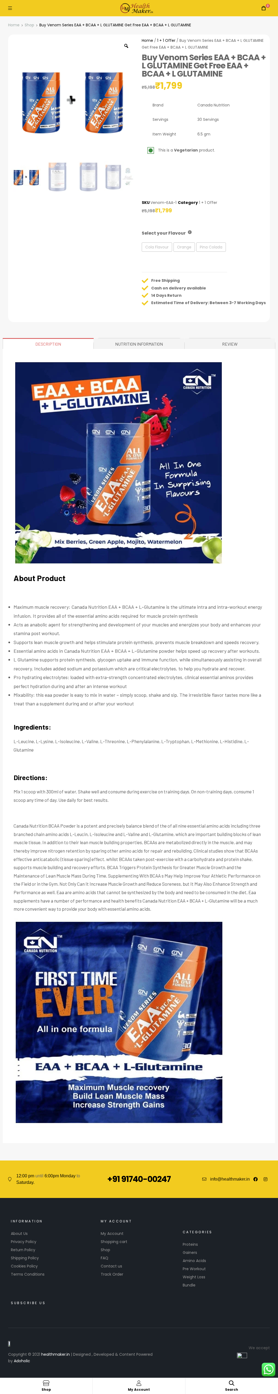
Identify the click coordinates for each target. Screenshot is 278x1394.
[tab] (48, 343)
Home (14, 25)
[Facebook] (255, 1179)
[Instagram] (265, 1179)
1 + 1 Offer (166, 40)
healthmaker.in (55, 1354)
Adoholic (22, 1361)
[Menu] (10, 8)
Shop (29, 25)
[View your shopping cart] (263, 8)
